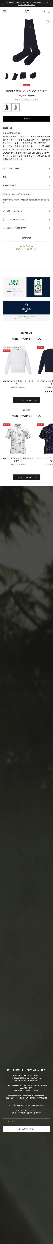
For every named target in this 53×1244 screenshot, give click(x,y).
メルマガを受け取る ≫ (26, 1129)
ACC (38, 338)
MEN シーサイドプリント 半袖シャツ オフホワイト (18, 459)
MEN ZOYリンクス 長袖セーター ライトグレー (18, 382)
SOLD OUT (27, 118)
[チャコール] (7, 107)
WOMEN (26, 338)
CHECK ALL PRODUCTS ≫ (26, 400)
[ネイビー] (15, 107)
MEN (15, 338)
